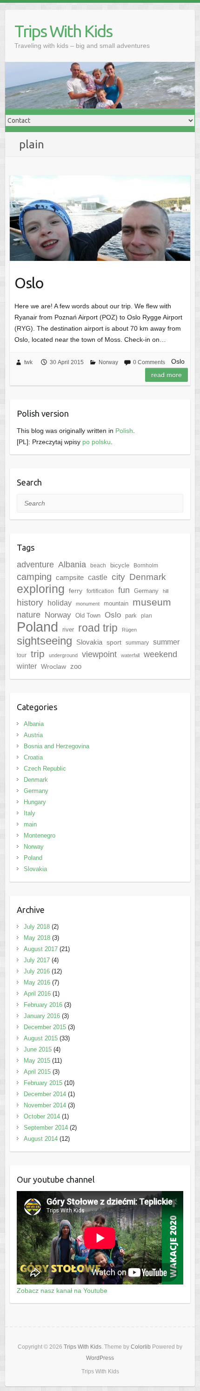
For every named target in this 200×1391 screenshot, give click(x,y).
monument (88, 603)
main (30, 824)
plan (146, 615)
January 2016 (42, 1015)
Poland (37, 626)
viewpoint (99, 654)
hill (165, 591)
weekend (160, 654)
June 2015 (38, 1049)
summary (137, 642)
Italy (29, 813)
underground (63, 655)
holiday (59, 603)
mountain (116, 603)
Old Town (87, 615)
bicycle (119, 565)
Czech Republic (45, 768)
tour (22, 655)
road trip (98, 628)
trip (38, 653)
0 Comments (149, 362)
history (30, 602)
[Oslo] (100, 217)
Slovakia (89, 642)
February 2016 (43, 1004)
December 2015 (45, 1027)
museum (152, 602)
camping (34, 577)
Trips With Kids (63, 30)
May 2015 (37, 1060)
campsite (70, 577)
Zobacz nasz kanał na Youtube (62, 1290)
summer (166, 642)
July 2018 (37, 926)
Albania (72, 564)
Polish (124, 430)
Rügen (129, 629)
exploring (41, 588)
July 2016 (37, 971)
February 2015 (43, 1082)
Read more (166, 375)
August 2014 (41, 1138)
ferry (75, 590)
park (131, 615)
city (118, 577)
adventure (35, 564)
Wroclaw (53, 666)
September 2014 (46, 1127)
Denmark (147, 577)
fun (124, 590)
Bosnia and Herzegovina (56, 746)
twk (28, 362)
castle (97, 577)
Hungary (35, 802)
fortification (100, 591)
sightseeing (44, 640)
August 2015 (41, 1038)
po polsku (96, 442)
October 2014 (42, 1116)
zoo (75, 666)
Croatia (33, 757)
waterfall (130, 655)
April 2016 (37, 993)
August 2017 (41, 948)
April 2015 (37, 1071)
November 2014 (45, 1105)
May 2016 (37, 982)
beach (98, 565)
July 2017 (37, 960)
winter (27, 666)
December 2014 (45, 1094)
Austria (33, 735)
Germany (146, 590)
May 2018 (37, 937)
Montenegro (39, 835)
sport (114, 642)
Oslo (29, 282)
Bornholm (145, 565)
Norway (108, 362)
